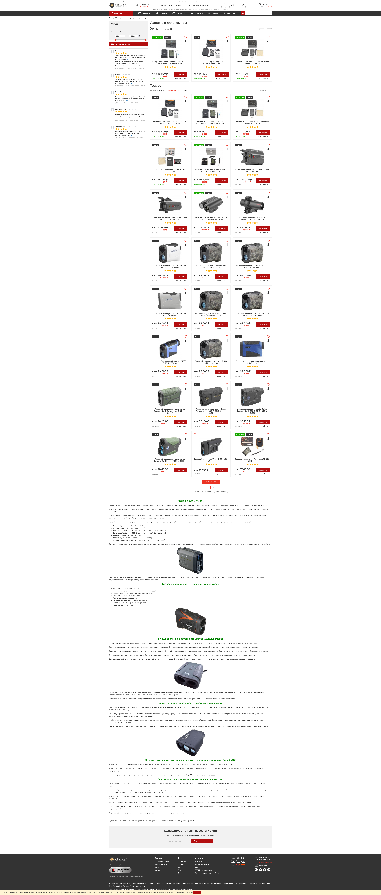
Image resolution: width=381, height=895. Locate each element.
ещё (127, 59)
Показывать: (263, 90)
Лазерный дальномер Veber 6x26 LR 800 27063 (211, 460)
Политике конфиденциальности (182, 889)
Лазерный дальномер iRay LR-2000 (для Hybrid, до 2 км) (252, 170)
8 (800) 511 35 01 (146, 4)
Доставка (164, 5)
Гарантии (181, 870)
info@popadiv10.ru (264, 865)
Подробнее (189, 892)
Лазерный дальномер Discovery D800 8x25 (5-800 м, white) (170, 266)
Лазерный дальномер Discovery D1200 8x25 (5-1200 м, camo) (211, 362)
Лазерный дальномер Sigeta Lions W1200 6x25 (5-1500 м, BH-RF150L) (169, 63)
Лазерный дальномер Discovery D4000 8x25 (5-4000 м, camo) (211, 314)
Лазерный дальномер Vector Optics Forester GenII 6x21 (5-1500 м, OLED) (169, 460)
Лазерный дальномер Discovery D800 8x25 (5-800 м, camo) (211, 266)
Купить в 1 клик (180, 78)
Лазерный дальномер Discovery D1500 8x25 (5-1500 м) (169, 362)
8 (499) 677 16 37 (264, 860)
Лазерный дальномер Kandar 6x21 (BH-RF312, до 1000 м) (252, 63)
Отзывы (187, 5)
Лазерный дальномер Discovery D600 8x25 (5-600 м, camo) (252, 266)
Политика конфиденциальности (118, 876)
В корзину (181, 74)
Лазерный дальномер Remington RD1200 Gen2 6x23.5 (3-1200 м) (211, 63)
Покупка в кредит (161, 864)
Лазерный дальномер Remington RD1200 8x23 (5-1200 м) (252, 460)
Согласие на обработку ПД (137, 876)
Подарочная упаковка (202, 864)
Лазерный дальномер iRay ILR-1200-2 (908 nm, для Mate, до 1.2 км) (211, 218)
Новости (181, 864)
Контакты (179, 5)
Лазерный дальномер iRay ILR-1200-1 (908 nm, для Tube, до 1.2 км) (252, 218)
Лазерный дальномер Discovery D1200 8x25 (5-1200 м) (252, 362)
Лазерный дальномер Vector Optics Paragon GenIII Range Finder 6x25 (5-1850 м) (169, 411)
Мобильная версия (116, 865)
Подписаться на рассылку (202, 841)
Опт (196, 867)
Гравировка (199, 861)
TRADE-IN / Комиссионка (200, 5)
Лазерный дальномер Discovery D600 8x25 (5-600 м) (170, 314)
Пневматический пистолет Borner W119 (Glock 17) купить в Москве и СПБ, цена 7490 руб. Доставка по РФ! (145, 68)
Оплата (171, 5)
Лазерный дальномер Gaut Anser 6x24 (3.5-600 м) (169, 170)
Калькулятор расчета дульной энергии (208, 873)
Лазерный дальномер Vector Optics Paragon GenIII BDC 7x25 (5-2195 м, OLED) (211, 411)
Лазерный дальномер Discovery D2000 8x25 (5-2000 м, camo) (252, 314)
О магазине (182, 861)
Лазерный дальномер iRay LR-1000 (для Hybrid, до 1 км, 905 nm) (170, 218)
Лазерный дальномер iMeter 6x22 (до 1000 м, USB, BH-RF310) (211, 170)
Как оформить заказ (162, 861)
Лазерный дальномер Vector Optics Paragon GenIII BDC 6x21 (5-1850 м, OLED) (252, 411)
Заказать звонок (145, 6)
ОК (197, 892)
